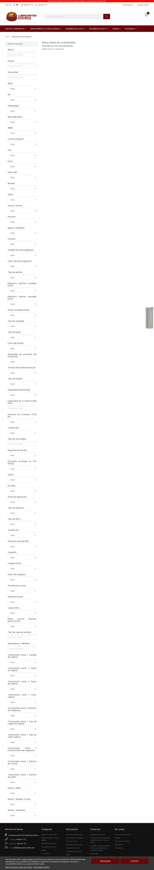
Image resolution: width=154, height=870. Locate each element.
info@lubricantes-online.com (24, 848)
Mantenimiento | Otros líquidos (50, 839)
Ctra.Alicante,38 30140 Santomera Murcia (23, 835)
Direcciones (119, 844)
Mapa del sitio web (73, 848)
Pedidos (118, 838)
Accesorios (45, 853)
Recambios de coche (49, 843)
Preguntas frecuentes (74, 851)
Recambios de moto (48, 847)
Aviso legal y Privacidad (74, 838)
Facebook (14, 5)
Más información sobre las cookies (18, 867)
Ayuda (68, 855)
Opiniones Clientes (148, 318)
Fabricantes (94, 853)
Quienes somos (71, 841)
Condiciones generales (74, 834)
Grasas (44, 850)
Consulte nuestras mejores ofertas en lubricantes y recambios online (100, 848)
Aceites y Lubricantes (49, 834)
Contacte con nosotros (74, 844)
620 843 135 (21, 843)
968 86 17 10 (21, 839)
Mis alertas (119, 848)
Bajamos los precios (97, 834)
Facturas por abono (122, 841)
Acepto (134, 861)
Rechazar (105, 861)
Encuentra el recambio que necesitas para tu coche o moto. (100, 840)
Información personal (122, 834)
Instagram (17, 5)
